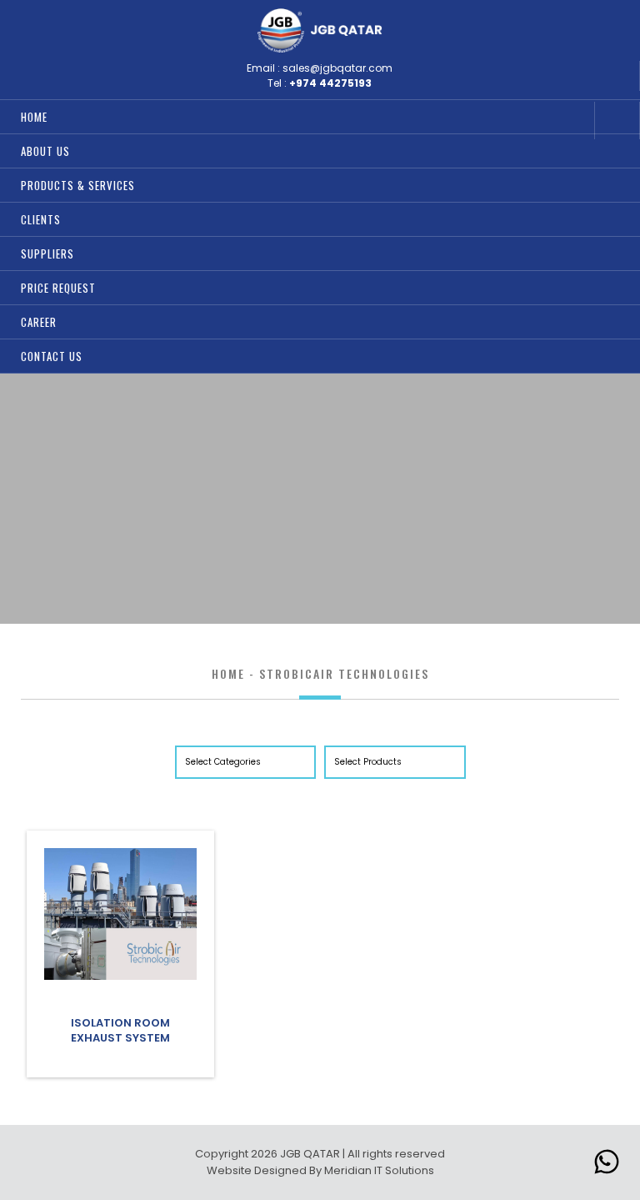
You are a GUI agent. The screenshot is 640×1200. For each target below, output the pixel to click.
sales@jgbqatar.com (337, 68)
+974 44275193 (330, 83)
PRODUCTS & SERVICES (78, 185)
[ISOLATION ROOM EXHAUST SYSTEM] (120, 976)
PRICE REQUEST (58, 287)
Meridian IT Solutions (379, 1170)
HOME (34, 116)
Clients (41, 219)
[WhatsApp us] (606, 1164)
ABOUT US (45, 151)
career (39, 322)
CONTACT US (51, 356)
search (572, 120)
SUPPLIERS (47, 253)
